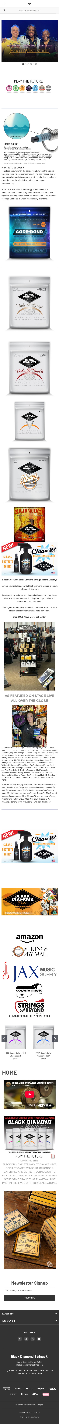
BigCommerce (34, 1412)
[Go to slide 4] (31, 64)
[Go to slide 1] (23, 64)
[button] (30, 86)
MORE (4, 780)
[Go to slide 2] (25, 64)
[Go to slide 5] (33, 64)
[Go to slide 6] (36, 64)
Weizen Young (33, 1417)
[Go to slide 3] (28, 64)
